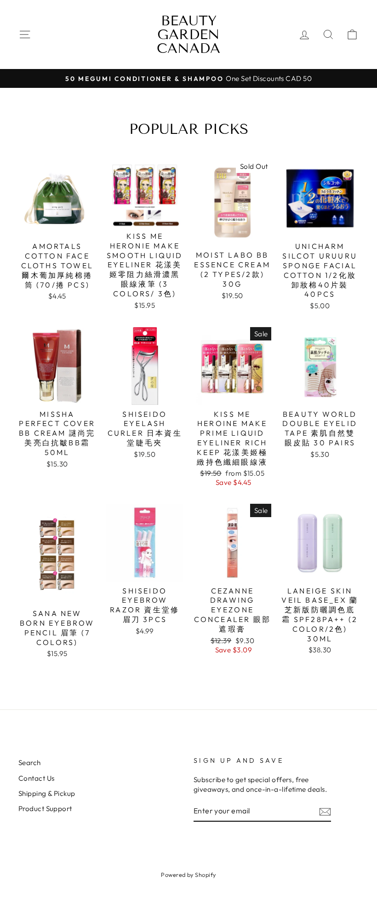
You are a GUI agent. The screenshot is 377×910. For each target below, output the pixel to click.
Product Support (45, 808)
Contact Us (36, 778)
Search (29, 762)
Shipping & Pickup (46, 793)
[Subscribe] (325, 811)
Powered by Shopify (188, 874)
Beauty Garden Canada (188, 34)
